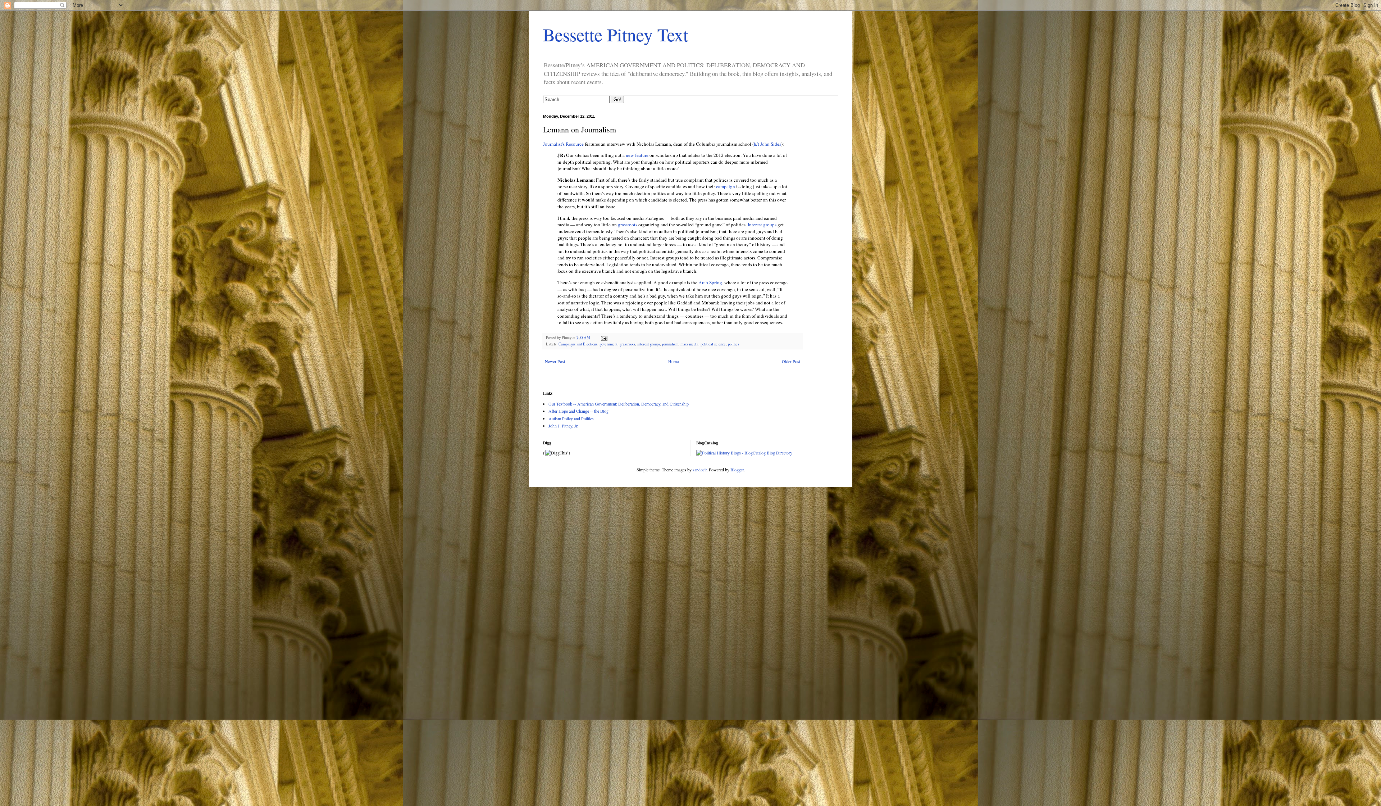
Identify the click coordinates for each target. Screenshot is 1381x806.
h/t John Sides (767, 144)
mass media (689, 344)
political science (713, 344)
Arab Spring (710, 282)
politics (733, 344)
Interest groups (762, 224)
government (608, 344)
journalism (670, 344)
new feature (637, 155)
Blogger (737, 469)
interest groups (648, 344)
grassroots (627, 224)
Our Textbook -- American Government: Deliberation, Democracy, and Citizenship (618, 404)
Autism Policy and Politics (571, 418)
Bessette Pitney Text (615, 34)
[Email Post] (604, 337)
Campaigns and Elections (578, 344)
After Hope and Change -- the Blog (578, 411)
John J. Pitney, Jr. (563, 426)
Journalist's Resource (563, 144)
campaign (725, 186)
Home (673, 361)
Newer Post (555, 361)
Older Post (791, 361)
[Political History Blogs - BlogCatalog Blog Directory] (744, 453)
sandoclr (700, 469)
